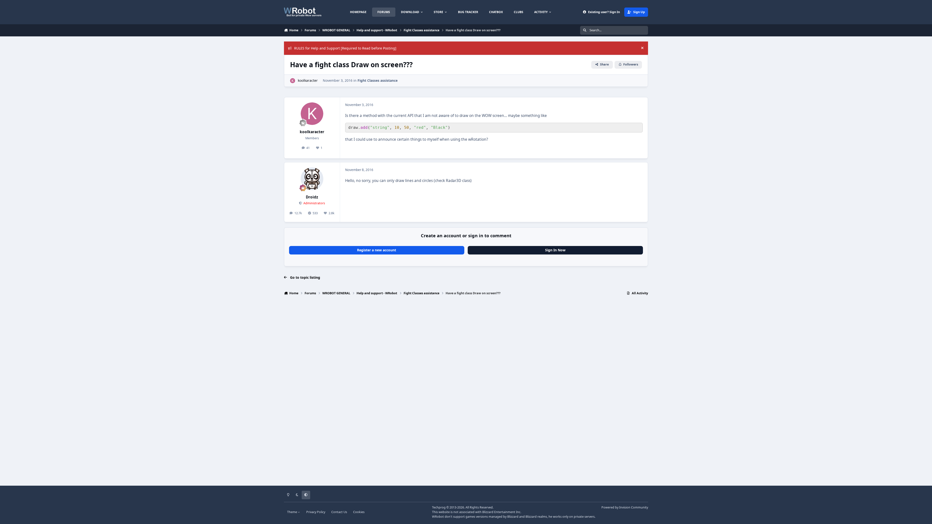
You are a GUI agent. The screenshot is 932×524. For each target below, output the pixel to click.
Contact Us (339, 512)
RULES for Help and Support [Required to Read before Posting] (345, 48)
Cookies (359, 512)
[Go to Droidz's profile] (312, 178)
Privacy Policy (315, 512)
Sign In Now (555, 250)
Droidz (312, 197)
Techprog (439, 507)
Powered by (624, 507)
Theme (292, 512)
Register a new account (376, 250)
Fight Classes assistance (378, 80)
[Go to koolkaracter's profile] (292, 80)
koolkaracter (308, 80)
